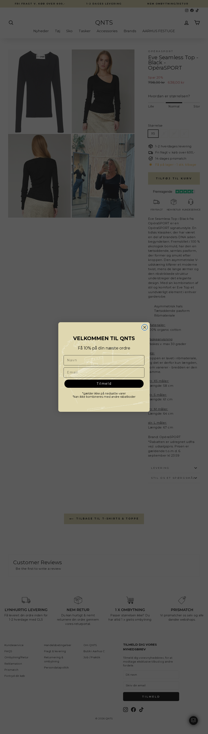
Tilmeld (104, 384)
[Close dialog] (145, 327)
